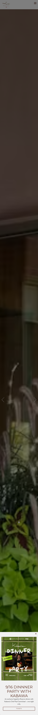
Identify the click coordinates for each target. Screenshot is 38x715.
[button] (36, 633)
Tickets (19, 708)
